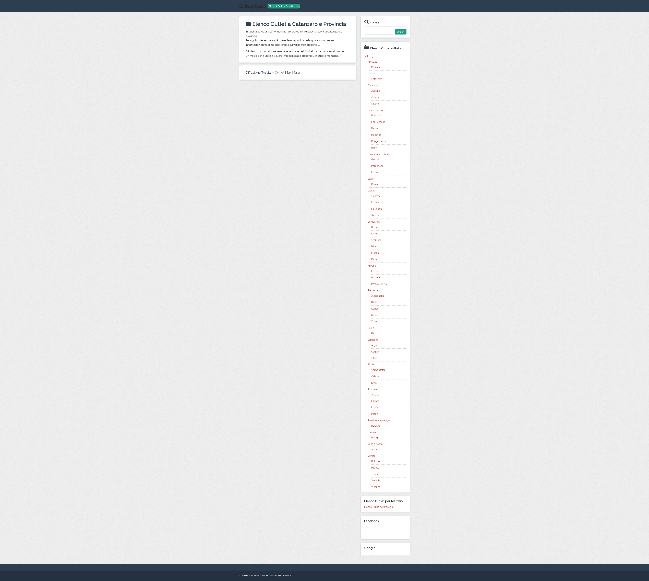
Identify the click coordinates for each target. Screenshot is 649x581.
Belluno (375, 461)
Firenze (375, 401)
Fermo (375, 271)
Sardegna (373, 339)
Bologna (376, 115)
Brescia (375, 227)
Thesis (272, 576)
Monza (375, 253)
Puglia (371, 328)
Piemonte (373, 290)
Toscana (372, 389)
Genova (375, 196)
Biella (374, 302)
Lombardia (374, 221)
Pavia (374, 259)
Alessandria (377, 295)
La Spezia (376, 209)
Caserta (375, 97)
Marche (372, 265)
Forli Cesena (378, 122)
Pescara (375, 67)
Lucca (374, 407)
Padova (375, 467)
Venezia (375, 480)
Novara (375, 315)
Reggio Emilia (378, 141)
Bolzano (375, 425)
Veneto (372, 455)
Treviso (375, 474)
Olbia (374, 358)
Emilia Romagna (376, 110)
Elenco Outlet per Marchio (378, 507)
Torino (374, 321)
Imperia (375, 202)
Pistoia (374, 414)
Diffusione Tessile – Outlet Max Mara (273, 72)
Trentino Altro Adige (379, 420)
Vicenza (375, 487)
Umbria (372, 432)
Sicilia (371, 364)
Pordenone (377, 166)
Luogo (371, 56)
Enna (374, 382)
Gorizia (375, 159)
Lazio (371, 178)
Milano (375, 246)
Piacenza (376, 134)
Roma (374, 184)
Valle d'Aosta (375, 444)
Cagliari (375, 351)
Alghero (375, 345)
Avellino (375, 90)
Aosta (374, 449)
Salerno (375, 103)
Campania (373, 85)
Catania (375, 376)
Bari (373, 333)
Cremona (376, 240)
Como (374, 233)
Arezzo (375, 394)
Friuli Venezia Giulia (378, 154)
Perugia (375, 437)
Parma (374, 128)
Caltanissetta (378, 370)
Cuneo (375, 308)
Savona (375, 215)
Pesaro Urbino (379, 284)
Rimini (374, 147)
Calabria (372, 73)
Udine (374, 172)
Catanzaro (376, 79)
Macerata (376, 277)
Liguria (371, 190)
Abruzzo (372, 61)
